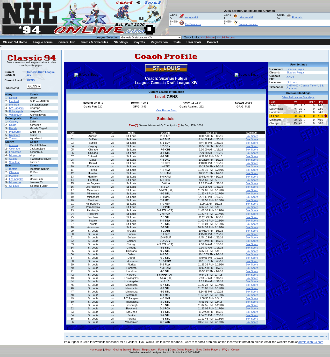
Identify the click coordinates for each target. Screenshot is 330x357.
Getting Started (122, 349)
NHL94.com (208, 37)
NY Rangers (16, 108)
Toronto (13, 138)
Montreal (14, 104)
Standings (121, 42)
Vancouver (15, 114)
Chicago (14, 172)
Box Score (252, 136)
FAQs (225, 349)
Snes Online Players (208, 349)
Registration (159, 42)
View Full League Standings (298, 97)
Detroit (13, 97)
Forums (162, 349)
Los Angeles (16, 179)
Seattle (13, 158)
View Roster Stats (166, 110)
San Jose (14, 162)
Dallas (12, 124)
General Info (66, 42)
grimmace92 (246, 17)
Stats (177, 42)
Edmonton (15, 151)
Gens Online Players (182, 349)
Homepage (96, 349)
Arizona (13, 145)
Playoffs (139, 42)
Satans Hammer (248, 24)
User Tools (194, 42)
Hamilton (14, 175)
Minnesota (15, 155)
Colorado (14, 148)
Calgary (13, 121)
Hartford (14, 101)
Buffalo (13, 168)
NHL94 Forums (226, 37)
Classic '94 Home (15, 42)
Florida (13, 128)
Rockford (14, 135)
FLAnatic (297, 17)
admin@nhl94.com (310, 342)
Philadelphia (16, 111)
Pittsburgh (15, 131)
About (107, 349)
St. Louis (14, 185)
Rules (136, 349)
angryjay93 (191, 17)
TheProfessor (193, 24)
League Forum (43, 42)
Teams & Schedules (94, 42)
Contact (212, 42)
